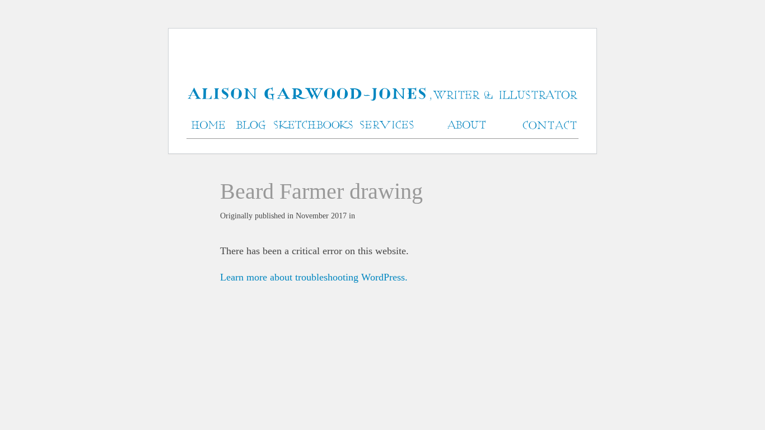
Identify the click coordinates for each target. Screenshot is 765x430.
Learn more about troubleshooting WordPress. (314, 277)
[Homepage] (382, 95)
